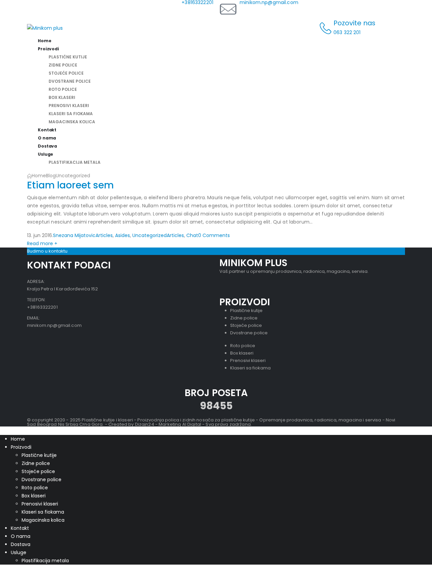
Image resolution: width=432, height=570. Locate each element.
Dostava (20, 544)
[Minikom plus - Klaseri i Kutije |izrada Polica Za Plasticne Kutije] (45, 27)
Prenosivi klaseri (69, 105)
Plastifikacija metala (75, 162)
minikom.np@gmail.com (54, 325)
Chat (192, 235)
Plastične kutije (68, 57)
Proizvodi (48, 49)
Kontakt (20, 528)
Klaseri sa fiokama (71, 113)
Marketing (170, 424)
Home (18, 439)
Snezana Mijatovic (74, 235)
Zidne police (63, 65)
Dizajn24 (144, 424)
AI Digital (191, 424)
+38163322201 (42, 307)
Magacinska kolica (72, 122)
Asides (122, 235)
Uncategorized (149, 235)
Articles (104, 235)
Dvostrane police (70, 81)
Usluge (45, 154)
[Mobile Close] (4, 430)
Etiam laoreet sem (70, 185)
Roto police (63, 89)
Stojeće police (66, 73)
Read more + (42, 243)
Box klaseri (62, 97)
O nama (20, 536)
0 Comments (214, 235)
